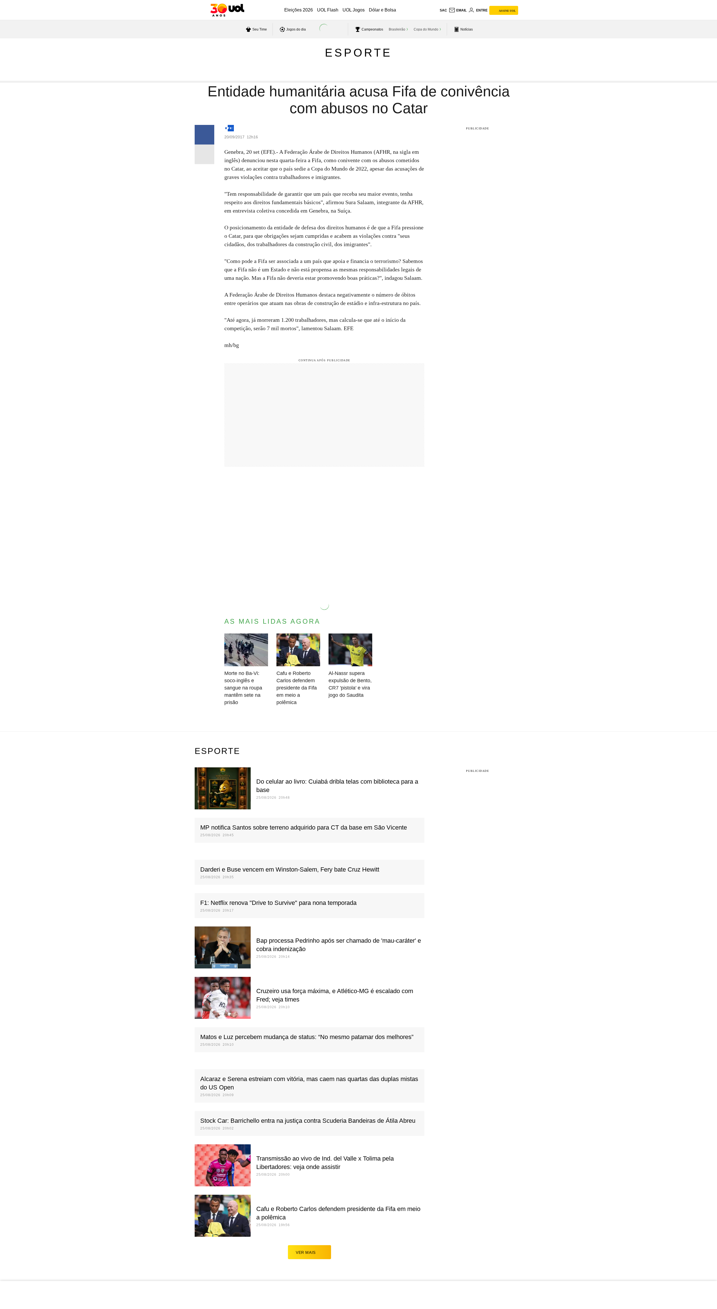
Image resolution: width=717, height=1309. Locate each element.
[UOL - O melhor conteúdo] (227, 10)
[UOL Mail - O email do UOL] (458, 10)
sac (443, 10)
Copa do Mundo (426, 29)
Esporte (358, 52)
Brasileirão (397, 29)
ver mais (306, 1252)
